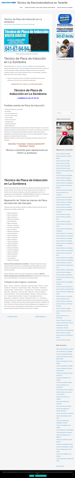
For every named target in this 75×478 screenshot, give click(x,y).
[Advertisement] (65, 86)
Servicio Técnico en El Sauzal (64, 199)
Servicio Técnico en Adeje (63, 153)
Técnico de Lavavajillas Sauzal (64, 354)
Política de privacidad (41, 475)
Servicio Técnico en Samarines (64, 274)
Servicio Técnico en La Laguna (64, 241)
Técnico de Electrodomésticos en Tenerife (42, 2)
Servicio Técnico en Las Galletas (64, 250)
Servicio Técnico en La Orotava (64, 248)
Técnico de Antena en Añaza (63, 406)
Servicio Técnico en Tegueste (64, 301)
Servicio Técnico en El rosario (64, 197)
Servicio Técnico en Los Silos (64, 262)
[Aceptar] (73, 474)
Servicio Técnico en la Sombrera (12, 24)
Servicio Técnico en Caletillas (64, 180)
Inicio (21, 7)
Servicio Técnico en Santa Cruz (64, 286)
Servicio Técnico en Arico (63, 163)
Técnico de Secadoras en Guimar (64, 349)
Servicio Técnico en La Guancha (64, 236)
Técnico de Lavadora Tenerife (64, 382)
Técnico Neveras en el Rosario (64, 432)
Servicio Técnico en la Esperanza (64, 330)
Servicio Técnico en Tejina (63, 340)
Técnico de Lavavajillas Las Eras (64, 444)
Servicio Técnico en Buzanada (64, 175)
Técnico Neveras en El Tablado (64, 351)
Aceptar (32, 475)
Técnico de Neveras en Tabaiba (64, 366)
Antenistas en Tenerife (62, 325)
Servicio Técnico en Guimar (63, 221)
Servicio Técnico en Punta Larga (64, 269)
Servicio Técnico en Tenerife (64, 7)
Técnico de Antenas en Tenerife (64, 322)
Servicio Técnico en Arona (63, 168)
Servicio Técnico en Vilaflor (63, 308)
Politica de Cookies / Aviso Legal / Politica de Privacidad (40, 7)
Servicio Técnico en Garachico (64, 207)
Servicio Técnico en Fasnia (63, 204)
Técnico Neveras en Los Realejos (65, 430)
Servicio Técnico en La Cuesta (64, 190)
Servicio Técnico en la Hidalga (64, 238)
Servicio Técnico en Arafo (63, 161)
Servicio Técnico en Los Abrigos (64, 257)
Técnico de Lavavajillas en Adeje (64, 446)
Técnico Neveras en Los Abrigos (64, 389)
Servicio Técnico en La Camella (64, 233)
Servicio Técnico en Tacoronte (64, 296)
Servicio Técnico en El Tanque (64, 202)
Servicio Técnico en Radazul (63, 272)
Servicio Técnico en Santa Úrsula (64, 289)
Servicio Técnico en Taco (62, 298)
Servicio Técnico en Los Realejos (64, 260)
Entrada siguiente (40, 316)
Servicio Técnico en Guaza (63, 214)
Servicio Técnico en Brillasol (63, 178)
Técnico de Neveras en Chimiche (64, 413)
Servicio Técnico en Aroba (63, 166)
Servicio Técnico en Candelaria (64, 183)
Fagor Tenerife (60, 466)
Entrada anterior (12, 316)
